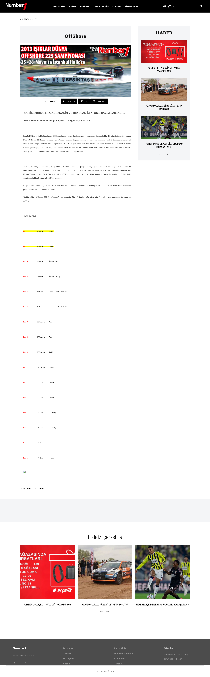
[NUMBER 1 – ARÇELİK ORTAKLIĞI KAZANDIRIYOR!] (164, 51)
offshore (39, 488)
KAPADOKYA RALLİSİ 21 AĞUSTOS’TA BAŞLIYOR (164, 107)
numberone (26, 488)
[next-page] (166, 154)
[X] (25, 662)
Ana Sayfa (24, 19)
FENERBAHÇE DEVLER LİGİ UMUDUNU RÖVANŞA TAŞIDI (164, 145)
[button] (201, 6)
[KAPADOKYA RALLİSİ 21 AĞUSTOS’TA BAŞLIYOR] (164, 89)
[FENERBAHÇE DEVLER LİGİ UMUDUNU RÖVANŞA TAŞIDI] (164, 127)
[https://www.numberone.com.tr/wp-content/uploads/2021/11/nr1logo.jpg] (16, 6)
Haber (34, 19)
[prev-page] (161, 154)
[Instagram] (20, 662)
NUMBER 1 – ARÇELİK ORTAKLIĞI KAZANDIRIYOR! (164, 69)
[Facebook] (14, 662)
